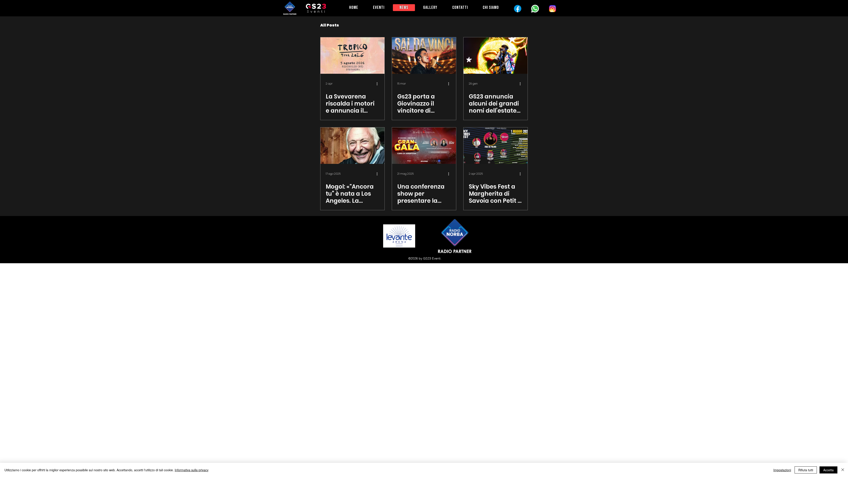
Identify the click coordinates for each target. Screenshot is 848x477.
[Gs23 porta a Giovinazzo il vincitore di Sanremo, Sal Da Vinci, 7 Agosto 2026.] (424, 55)
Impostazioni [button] (782, 470)
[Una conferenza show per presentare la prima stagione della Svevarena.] (424, 145)
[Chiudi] (842, 469)
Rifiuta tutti (805, 470)
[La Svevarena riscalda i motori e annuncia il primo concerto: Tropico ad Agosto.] (352, 55)
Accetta (828, 470)
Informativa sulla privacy (191, 470)
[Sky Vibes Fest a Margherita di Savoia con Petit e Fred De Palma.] (496, 145)
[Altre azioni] (378, 83)
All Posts (329, 25)
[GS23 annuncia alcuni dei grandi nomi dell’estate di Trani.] (496, 55)
